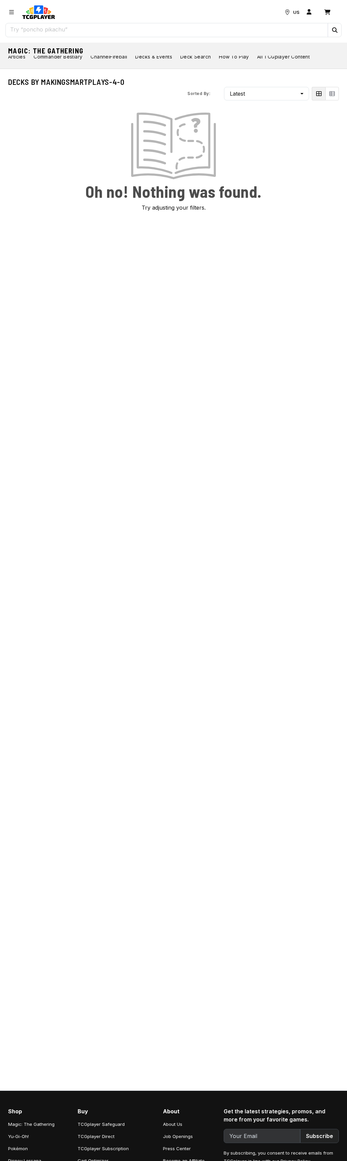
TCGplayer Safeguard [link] (101, 1124)
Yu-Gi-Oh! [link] (18, 1136)
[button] (334, 30)
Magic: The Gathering (46, 51)
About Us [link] (172, 1124)
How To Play (234, 57)
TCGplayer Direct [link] (96, 1136)
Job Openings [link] (178, 1136)
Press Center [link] (177, 1148)
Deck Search (195, 57)
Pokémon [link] (18, 1148)
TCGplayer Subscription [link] (103, 1148)
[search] (167, 29)
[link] (38, 12)
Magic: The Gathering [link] (31, 1124)
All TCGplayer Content (283, 57)
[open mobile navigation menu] (11, 12)
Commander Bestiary (58, 57)
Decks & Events (153, 57)
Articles (16, 57)
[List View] (332, 93)
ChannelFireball (108, 57)
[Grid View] (318, 93)
